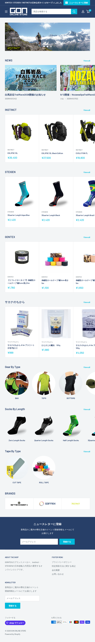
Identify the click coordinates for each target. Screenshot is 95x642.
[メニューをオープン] (6, 12)
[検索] (74, 11)
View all (87, 60)
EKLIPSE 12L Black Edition (52, 153)
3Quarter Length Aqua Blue (19, 215)
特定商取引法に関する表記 (64, 566)
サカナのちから (13, 342)
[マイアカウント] (83, 11)
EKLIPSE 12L (13, 153)
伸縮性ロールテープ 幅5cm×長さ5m (55, 281)
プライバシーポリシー (62, 562)
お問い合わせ (58, 574)
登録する (67, 541)
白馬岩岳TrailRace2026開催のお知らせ (25, 94)
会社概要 (56, 570)
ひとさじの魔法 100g (51, 345)
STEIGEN (11, 212)
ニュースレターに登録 (78, 2)
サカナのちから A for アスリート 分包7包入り (21, 346)
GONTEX (10, 277)
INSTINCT (11, 150)
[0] (88, 11)
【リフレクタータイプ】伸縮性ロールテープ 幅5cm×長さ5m (21, 281)
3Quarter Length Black (51, 215)
